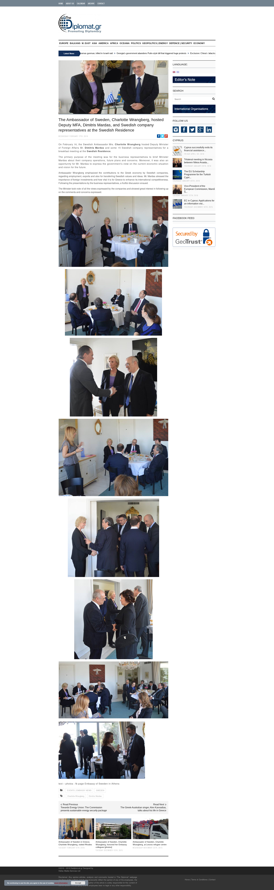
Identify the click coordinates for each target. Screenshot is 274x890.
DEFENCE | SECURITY (180, 43)
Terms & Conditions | (199, 879)
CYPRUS (178, 140)
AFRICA (114, 43)
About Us (70, 3)
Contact (101, 3)
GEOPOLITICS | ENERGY (155, 43)
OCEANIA (125, 43)
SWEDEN (100, 790)
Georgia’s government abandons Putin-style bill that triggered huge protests (133, 53)
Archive (91, 3)
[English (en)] (174, 72)
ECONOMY (199, 43)
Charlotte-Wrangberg (75, 796)
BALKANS (75, 43)
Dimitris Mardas (95, 796)
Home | (188, 879)
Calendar (81, 3)
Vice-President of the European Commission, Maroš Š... (199, 189)
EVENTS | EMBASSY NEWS (79, 790)
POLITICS (136, 43)
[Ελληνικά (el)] (178, 72)
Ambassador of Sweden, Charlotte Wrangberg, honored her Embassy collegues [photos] (111, 844)
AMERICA (103, 43)
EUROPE (63, 43)
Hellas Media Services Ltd (69, 870)
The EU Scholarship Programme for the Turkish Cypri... (197, 174)
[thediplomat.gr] (80, 31)
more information (61, 883)
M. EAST (86, 43)
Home (61, 3)
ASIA (94, 43)
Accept (78, 883)
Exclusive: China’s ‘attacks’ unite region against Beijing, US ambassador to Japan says (212, 53)
